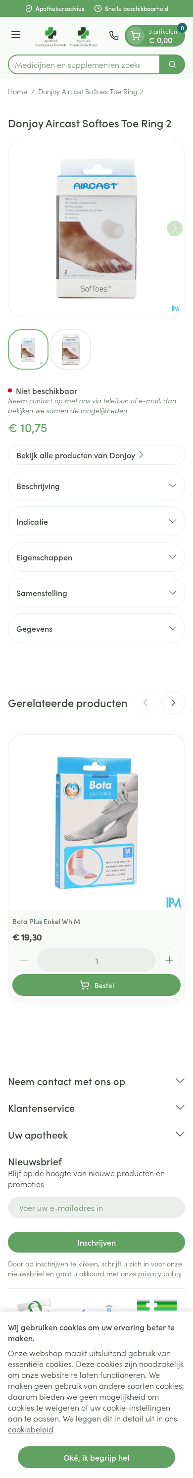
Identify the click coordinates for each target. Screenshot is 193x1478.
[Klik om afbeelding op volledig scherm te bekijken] (96, 228)
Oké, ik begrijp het (96, 1457)
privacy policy (159, 1273)
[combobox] (84, 64)
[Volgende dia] (173, 702)
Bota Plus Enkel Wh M (46, 921)
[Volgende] (175, 228)
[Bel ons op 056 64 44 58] (114, 36)
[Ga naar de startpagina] (66, 36)
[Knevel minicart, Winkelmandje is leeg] (136, 36)
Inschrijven (96, 1242)
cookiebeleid (30, 1428)
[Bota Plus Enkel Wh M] (96, 823)
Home (17, 91)
